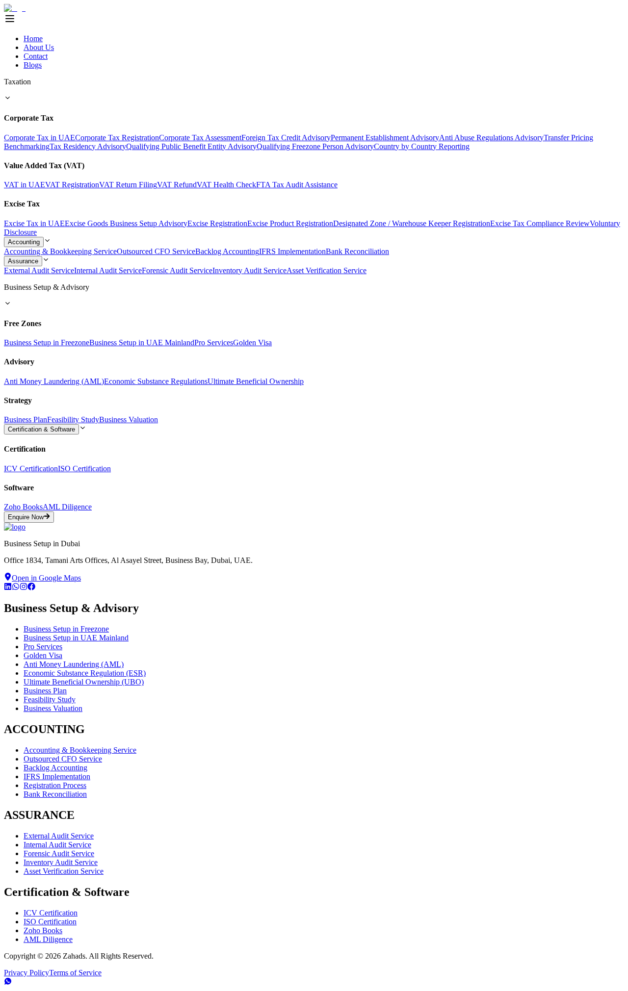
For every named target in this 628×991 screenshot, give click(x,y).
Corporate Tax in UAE (39, 137)
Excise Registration (217, 223)
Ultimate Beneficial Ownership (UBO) (84, 682)
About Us (39, 47)
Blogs (33, 65)
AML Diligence (67, 507)
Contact (36, 56)
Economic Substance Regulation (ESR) (85, 673)
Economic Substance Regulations (156, 381)
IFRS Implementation (292, 251)
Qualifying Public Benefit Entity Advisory (191, 146)
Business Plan (25, 419)
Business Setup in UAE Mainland (141, 342)
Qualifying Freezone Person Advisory (315, 146)
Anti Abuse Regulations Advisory (491, 137)
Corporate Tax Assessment (200, 137)
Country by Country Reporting (422, 146)
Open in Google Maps (46, 578)
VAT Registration (72, 184)
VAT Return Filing (128, 184)
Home (33, 38)
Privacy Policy (26, 972)
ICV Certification (31, 468)
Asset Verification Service (326, 270)
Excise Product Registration (290, 223)
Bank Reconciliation (357, 251)
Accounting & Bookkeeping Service (60, 251)
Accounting (24, 242)
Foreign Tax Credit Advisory (286, 137)
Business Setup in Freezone (46, 342)
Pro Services (213, 342)
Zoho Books (23, 507)
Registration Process (55, 785)
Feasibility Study (73, 419)
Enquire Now (26, 517)
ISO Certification (84, 468)
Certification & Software (41, 429)
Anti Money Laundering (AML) (54, 381)
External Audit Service (39, 270)
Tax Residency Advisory (88, 146)
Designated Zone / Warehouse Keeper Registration (411, 223)
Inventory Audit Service (249, 270)
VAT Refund (177, 184)
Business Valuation (128, 419)
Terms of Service (75, 972)
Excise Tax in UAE (34, 223)
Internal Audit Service (108, 270)
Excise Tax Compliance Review (540, 223)
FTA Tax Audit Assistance (297, 184)
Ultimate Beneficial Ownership (256, 381)
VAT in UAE (24, 184)
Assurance (23, 261)
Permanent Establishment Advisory (385, 137)
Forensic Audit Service (177, 270)
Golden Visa (252, 342)
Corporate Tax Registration (117, 137)
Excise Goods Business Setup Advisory (126, 223)
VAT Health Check (226, 184)
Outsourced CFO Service (156, 251)
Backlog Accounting (227, 251)
